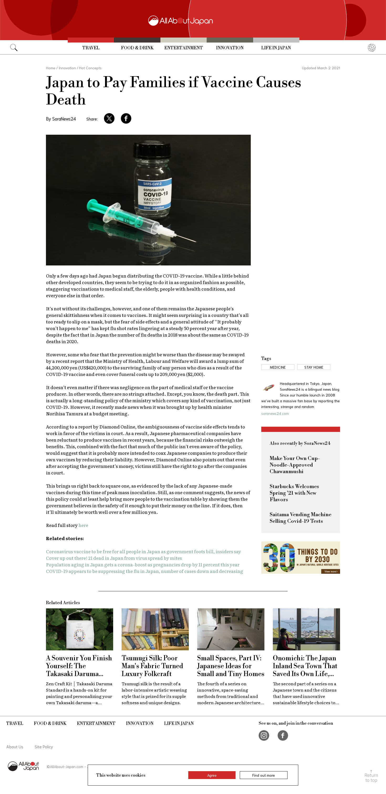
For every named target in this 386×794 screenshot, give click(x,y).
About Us (14, 746)
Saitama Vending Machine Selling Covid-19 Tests (300, 518)
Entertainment (183, 48)
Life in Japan (276, 48)
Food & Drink (137, 48)
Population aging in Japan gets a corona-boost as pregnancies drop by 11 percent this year (142, 564)
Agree (212, 775)
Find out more (263, 775)
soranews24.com (275, 413)
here (83, 525)
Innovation (230, 48)
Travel (91, 48)
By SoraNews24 (61, 118)
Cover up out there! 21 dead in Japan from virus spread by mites (114, 558)
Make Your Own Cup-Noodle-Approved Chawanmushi (295, 465)
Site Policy (44, 746)
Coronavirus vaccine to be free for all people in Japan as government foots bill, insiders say (143, 551)
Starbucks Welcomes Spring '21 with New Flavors (294, 493)
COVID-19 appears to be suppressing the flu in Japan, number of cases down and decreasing (144, 571)
